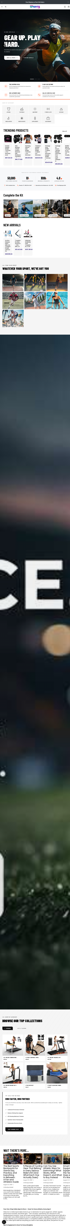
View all (64, 131)
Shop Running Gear (13, 1129)
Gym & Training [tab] (20, 1028)
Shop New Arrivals (12, 57)
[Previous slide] (2, 2)
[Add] (9, 235)
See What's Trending (30, 57)
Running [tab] (7, 1028)
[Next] (66, 46)
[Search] (6, 7)
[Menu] (2, 7)
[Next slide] (68, 2)
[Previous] (4, 46)
